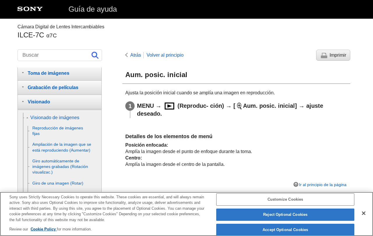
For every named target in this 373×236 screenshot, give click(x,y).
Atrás (135, 55)
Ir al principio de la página (322, 184)
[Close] (363, 213)
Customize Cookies (285, 199)
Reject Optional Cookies (285, 214)
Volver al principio (165, 55)
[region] (186, 214)
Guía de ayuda (92, 9)
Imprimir (338, 55)
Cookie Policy (44, 229)
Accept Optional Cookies (285, 230)
